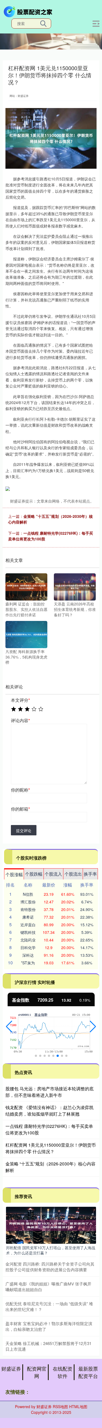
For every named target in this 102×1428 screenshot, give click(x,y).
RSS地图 (60, 1406)
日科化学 (28, 947)
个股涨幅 (14, 874)
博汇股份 (28, 901)
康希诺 (28, 917)
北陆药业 (28, 940)
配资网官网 (37, 1372)
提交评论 (23, 830)
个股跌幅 (33, 874)
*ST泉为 (28, 962)
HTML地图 (78, 1406)
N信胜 (28, 894)
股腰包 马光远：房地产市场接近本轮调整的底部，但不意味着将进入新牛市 (49, 1091)
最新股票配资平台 (88, 1372)
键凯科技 (28, 932)
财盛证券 (11, 1368)
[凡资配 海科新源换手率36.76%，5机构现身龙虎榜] (26, 634)
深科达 (28, 955)
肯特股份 (28, 909)
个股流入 (53, 874)
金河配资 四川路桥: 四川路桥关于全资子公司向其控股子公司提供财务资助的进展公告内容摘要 (49, 1266)
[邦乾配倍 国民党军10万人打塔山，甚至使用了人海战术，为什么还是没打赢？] (51, 1224)
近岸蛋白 (28, 924)
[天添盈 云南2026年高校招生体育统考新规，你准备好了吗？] (75, 586)
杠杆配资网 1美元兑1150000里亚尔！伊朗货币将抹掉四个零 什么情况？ (50, 1148)
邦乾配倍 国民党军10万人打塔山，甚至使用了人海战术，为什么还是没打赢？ (50, 1250)
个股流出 (73, 874)
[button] (9, 1027)
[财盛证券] (28, 11)
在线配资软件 (62, 1372)
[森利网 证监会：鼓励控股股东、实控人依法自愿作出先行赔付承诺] (26, 586)
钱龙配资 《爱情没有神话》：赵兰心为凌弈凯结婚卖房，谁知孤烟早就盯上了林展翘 (49, 1110)
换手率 (90, 874)
